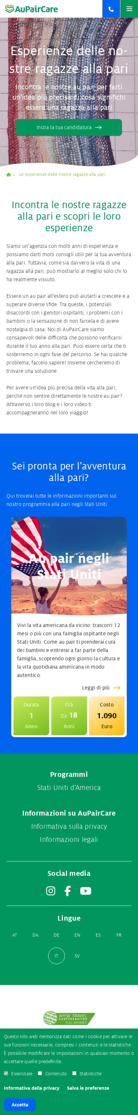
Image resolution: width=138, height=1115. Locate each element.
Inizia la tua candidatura (64, 127)
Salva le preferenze (88, 1088)
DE (57, 935)
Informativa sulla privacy (69, 826)
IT (56, 955)
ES (98, 935)
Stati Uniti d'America (69, 788)
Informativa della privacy (31, 1088)
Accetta (20, 1104)
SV (77, 955)
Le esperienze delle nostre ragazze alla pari (62, 174)
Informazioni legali (69, 839)
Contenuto (56, 1073)
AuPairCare (11, 174)
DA (35, 935)
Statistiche (91, 1073)
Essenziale (21, 1073)
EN (77, 935)
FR (119, 935)
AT (14, 935)
